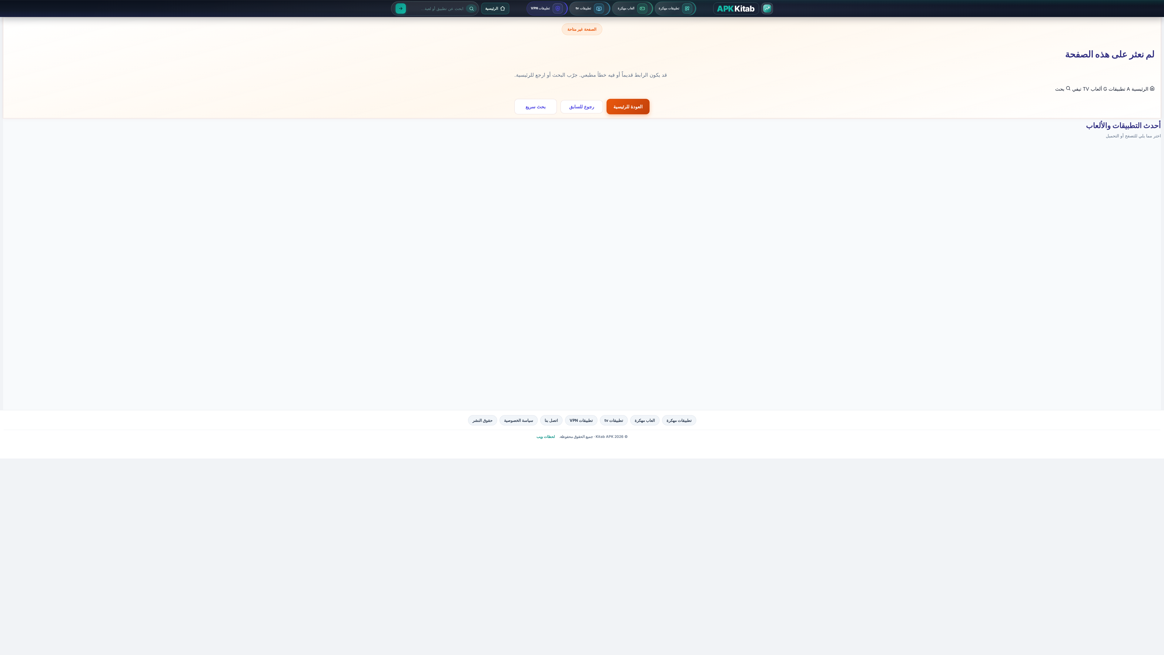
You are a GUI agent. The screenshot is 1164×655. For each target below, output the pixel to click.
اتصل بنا (551, 420)
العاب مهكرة (645, 420)
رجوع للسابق (581, 106)
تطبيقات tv (613, 420)
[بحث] (401, 8)
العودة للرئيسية (628, 106)
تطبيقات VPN (581, 420)
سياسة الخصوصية (518, 420)
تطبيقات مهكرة (679, 420)
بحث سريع (536, 106)
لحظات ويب (546, 436)
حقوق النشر (483, 420)
